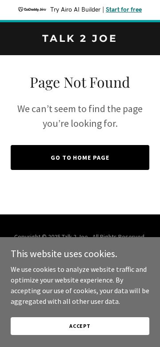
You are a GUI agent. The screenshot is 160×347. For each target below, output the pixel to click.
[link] (80, 39)
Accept (80, 326)
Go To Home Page (80, 157)
